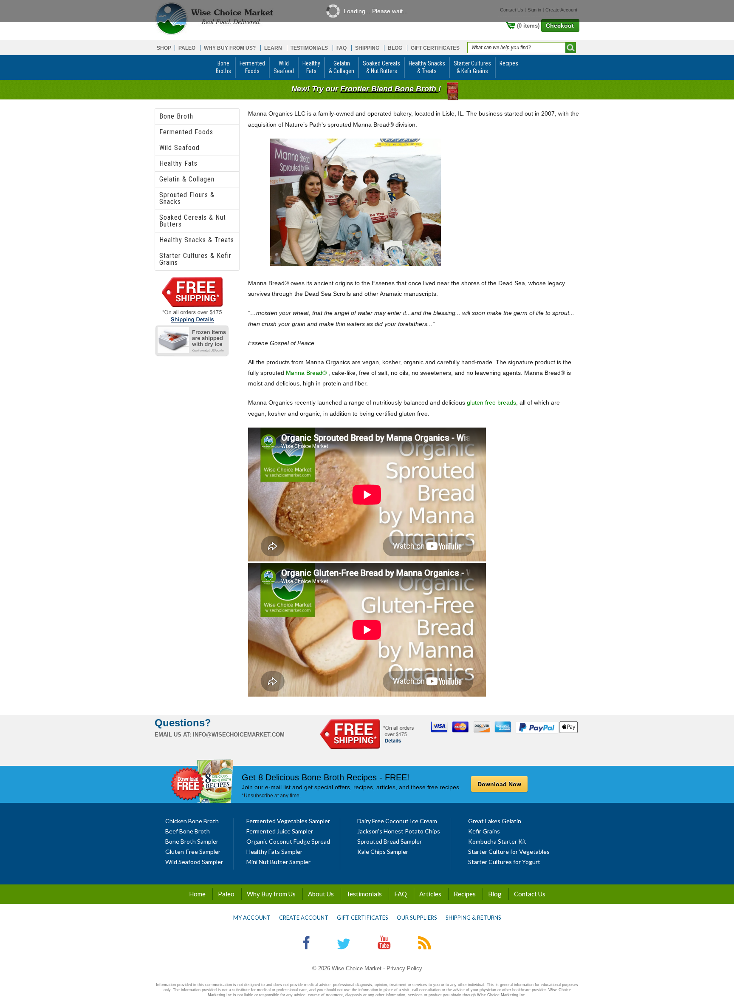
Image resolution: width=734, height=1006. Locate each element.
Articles (430, 893)
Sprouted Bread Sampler (389, 841)
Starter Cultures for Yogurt (504, 862)
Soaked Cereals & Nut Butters (192, 220)
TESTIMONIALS (309, 48)
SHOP (164, 48)
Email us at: (173, 734)
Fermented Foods (186, 132)
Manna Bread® (306, 372)
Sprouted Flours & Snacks (187, 198)
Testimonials (364, 893)
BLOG (395, 48)
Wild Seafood (179, 148)
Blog (495, 893)
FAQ (341, 48)
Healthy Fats (178, 163)
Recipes (465, 893)
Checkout (560, 25)
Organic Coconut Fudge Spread (288, 841)
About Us (321, 893)
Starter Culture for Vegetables (509, 851)
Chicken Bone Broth (192, 821)
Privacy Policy (404, 968)
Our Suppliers (417, 917)
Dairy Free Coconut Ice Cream (397, 821)
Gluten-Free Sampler (192, 851)
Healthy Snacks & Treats (196, 240)
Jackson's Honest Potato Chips (398, 831)
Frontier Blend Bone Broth (389, 89)
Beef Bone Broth (187, 831)
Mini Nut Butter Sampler (278, 862)
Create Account (303, 917)
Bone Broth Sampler (191, 841)
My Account (252, 917)
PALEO (186, 48)
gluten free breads (491, 402)
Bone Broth (176, 116)
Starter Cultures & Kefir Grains (195, 259)
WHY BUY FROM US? (230, 48)
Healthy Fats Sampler (274, 851)
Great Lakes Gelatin (494, 821)
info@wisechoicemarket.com (239, 734)
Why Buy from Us (271, 893)
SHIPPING (367, 48)
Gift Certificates (362, 917)
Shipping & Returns (473, 917)
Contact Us (529, 893)
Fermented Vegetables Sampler (288, 821)
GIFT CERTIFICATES (435, 48)
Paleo (226, 893)
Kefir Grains (484, 831)
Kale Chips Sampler (382, 851)
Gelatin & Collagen (187, 179)
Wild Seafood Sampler (194, 862)
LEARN (273, 48)
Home (197, 893)
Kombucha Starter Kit (497, 841)
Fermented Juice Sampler (279, 831)
